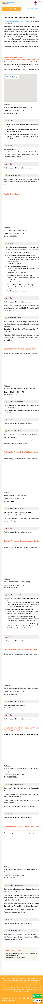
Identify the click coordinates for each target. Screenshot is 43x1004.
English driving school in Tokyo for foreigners (16, 21)
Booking (12, 9)
